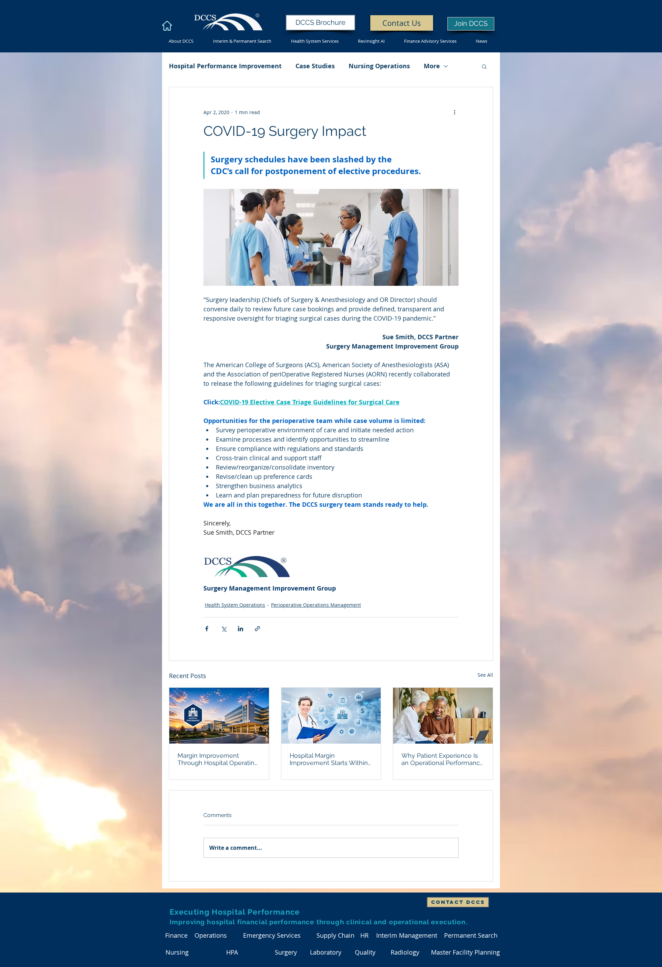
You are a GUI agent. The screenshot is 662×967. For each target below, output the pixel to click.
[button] (484, 66)
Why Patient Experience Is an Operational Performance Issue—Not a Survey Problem (442, 759)
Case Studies (315, 66)
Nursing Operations (379, 66)
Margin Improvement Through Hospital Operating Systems (218, 759)
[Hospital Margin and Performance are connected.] (331, 716)
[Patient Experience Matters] (443, 716)
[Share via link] (257, 628)
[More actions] (454, 112)
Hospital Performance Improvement (225, 66)
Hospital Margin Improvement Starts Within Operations (329, 759)
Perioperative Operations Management (316, 605)
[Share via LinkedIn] (240, 628)
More (432, 66)
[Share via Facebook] (206, 628)
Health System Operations (235, 605)
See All (485, 675)
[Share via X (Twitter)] (223, 628)
